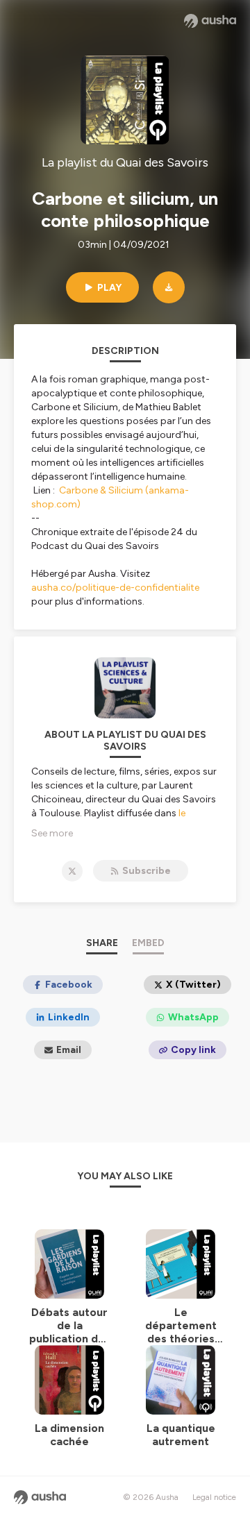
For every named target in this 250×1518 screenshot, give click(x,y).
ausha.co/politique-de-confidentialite (115, 587)
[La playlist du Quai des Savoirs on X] (72, 871)
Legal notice (214, 1497)
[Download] (169, 287)
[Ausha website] (210, 21)
